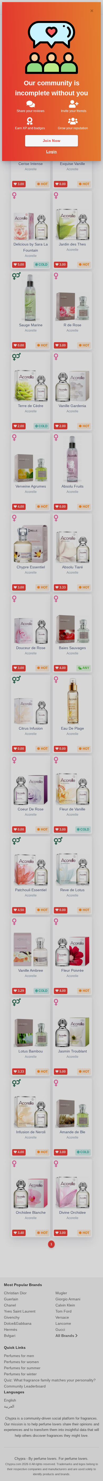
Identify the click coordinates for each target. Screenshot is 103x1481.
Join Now (51, 141)
